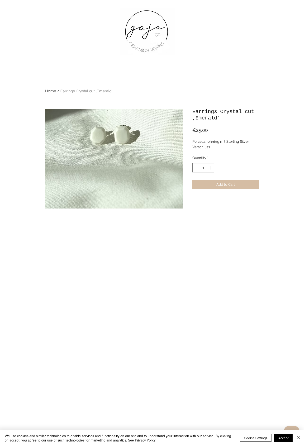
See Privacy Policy (142, 440)
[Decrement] (196, 167)
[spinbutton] (203, 167)
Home (50, 91)
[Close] (298, 438)
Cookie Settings (255, 438)
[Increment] (210, 167)
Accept (283, 438)
